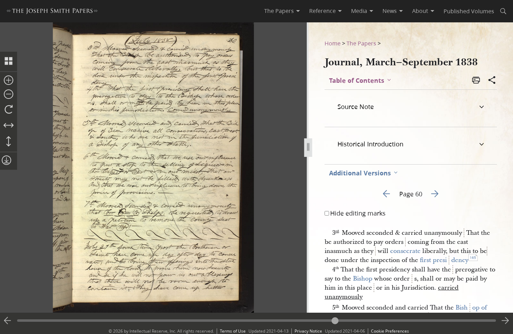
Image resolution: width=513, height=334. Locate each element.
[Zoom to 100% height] (8, 141)
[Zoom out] (8, 94)
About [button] (420, 11)
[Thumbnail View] (8, 61)
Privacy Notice (308, 331)
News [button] (389, 11)
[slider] (256, 320)
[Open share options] (492, 80)
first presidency (444, 260)
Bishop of (471, 307)
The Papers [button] (279, 11)
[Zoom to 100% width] (8, 125)
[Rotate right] (8, 109)
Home (333, 43)
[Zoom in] (8, 80)
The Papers (361, 43)
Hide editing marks (358, 213)
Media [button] (359, 11)
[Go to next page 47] (505, 320)
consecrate (405, 251)
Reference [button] (322, 11)
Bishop (362, 278)
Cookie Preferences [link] (390, 331)
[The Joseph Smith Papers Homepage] (52, 12)
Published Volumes (469, 11)
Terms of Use (233, 331)
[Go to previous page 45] (7, 320)
